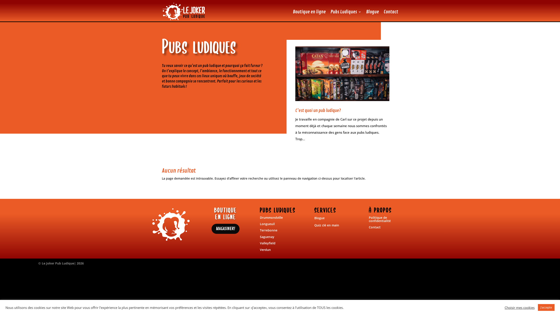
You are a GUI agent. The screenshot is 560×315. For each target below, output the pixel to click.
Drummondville (271, 217)
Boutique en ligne (309, 12)
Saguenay (267, 237)
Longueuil (267, 224)
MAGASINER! (225, 228)
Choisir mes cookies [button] (520, 308)
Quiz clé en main (326, 225)
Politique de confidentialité (380, 219)
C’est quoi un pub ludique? (318, 110)
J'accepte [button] (546, 307)
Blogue (372, 12)
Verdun (265, 250)
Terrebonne (268, 230)
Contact (391, 12)
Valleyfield (267, 243)
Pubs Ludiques (344, 12)
